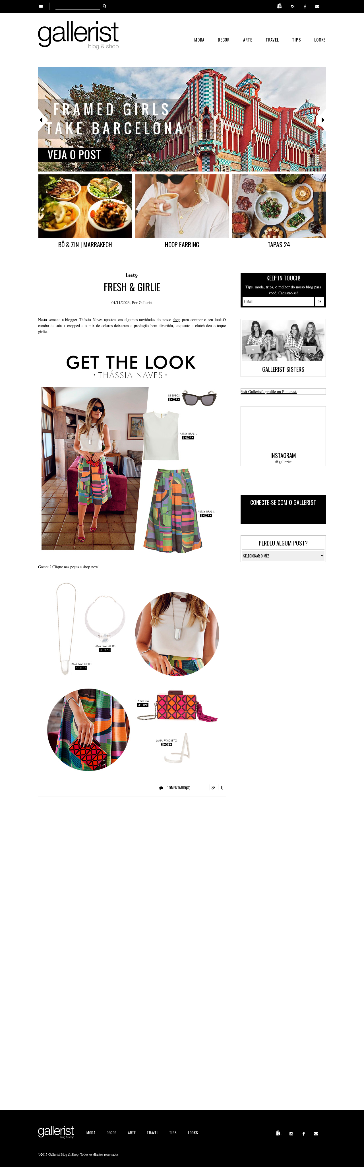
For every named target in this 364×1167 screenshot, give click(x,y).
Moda (199, 39)
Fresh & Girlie (132, 286)
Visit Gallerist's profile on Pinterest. (268, 391)
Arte (247, 39)
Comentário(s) (178, 787)
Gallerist (145, 302)
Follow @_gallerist (301, 515)
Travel (272, 39)
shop (176, 319)
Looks (320, 39)
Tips (296, 39)
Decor (224, 39)
